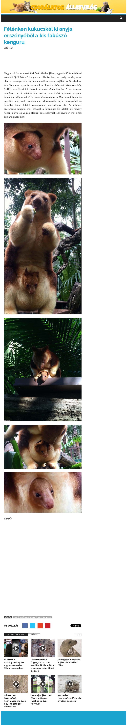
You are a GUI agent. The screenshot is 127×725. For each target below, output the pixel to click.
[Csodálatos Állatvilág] (63, 7)
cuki (15, 617)
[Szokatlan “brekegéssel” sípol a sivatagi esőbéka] (70, 684)
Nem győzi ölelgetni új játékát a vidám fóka (69, 662)
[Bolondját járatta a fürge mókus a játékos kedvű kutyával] (43, 684)
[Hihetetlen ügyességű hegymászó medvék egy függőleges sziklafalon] (16, 684)
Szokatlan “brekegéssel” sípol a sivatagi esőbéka (70, 698)
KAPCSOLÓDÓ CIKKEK (16, 635)
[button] (121, 18)
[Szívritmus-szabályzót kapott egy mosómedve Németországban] (16, 648)
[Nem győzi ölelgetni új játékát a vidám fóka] (70, 648)
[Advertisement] (43, 63)
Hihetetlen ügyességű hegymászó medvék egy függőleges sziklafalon (15, 701)
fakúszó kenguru (27, 617)
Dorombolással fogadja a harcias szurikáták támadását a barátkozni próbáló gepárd (43, 665)
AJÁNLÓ (34, 635)
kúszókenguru (44, 617)
